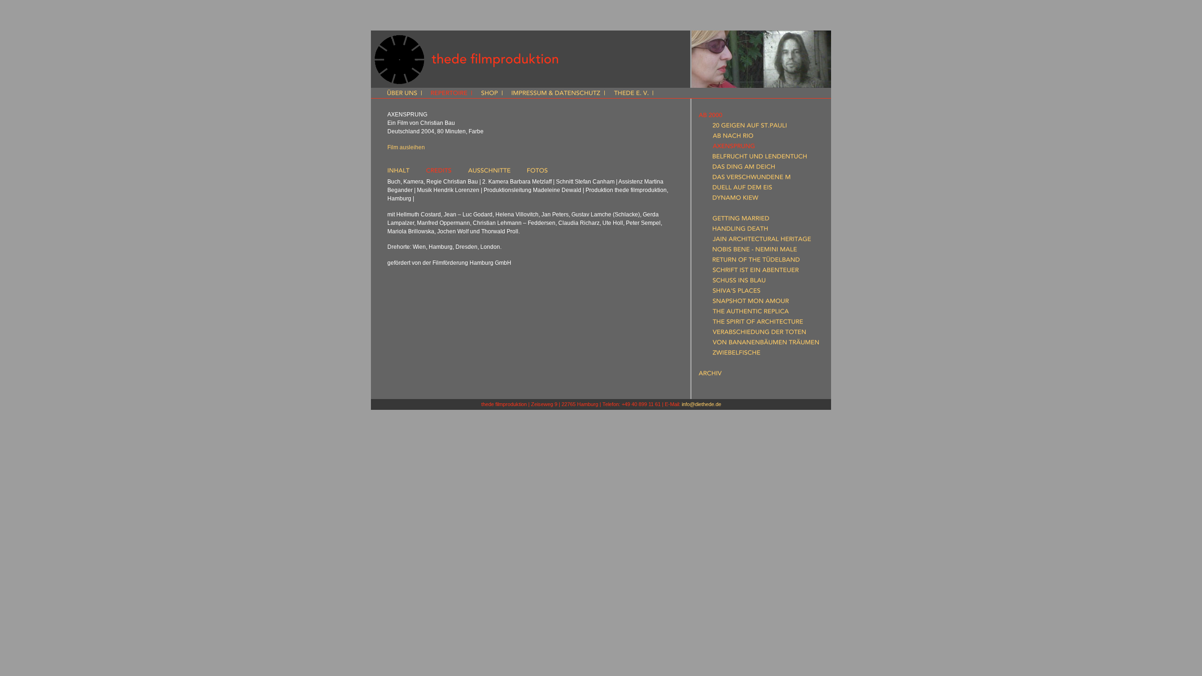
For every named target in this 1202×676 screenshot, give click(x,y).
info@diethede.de (701, 404)
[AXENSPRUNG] (734, 148)
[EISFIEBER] (727, 210)
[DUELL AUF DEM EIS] (742, 189)
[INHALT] (398, 172)
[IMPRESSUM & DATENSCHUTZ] (556, 94)
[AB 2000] (710, 117)
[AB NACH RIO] (733, 137)
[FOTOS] (537, 172)
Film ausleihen (406, 147)
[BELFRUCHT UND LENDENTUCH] (760, 158)
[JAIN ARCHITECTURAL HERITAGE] (762, 241)
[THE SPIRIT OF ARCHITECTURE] (758, 323)
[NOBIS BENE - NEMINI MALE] (755, 251)
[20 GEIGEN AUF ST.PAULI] (749, 127)
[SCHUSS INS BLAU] (739, 282)
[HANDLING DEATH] (740, 230)
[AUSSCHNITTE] (489, 172)
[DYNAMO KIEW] (735, 199)
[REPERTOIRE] (449, 94)
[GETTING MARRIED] (741, 220)
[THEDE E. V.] (631, 94)
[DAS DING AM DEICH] (744, 168)
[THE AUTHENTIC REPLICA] (751, 313)
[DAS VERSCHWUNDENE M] (751, 179)
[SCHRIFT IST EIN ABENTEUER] (756, 272)
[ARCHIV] (710, 375)
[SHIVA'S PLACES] (736, 292)
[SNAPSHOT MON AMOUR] (751, 303)
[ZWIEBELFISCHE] (736, 354)
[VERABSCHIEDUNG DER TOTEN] (759, 334)
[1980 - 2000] (715, 365)
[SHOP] (489, 94)
